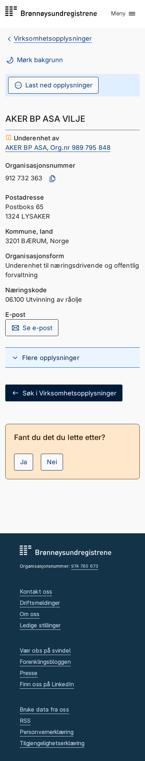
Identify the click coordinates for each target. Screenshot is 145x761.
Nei (52, 462)
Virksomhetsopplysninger (53, 38)
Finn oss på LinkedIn (47, 684)
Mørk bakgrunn (40, 60)
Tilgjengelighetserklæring (52, 743)
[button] (123, 14)
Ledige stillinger (40, 625)
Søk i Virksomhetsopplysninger (69, 393)
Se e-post (37, 328)
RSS (25, 720)
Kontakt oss (36, 591)
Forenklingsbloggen (45, 661)
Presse (29, 672)
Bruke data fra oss (44, 709)
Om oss (30, 614)
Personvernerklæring (47, 731)
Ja (23, 462)
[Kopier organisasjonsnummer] (52, 178)
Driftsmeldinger (40, 602)
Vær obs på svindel (45, 650)
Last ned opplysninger (59, 85)
